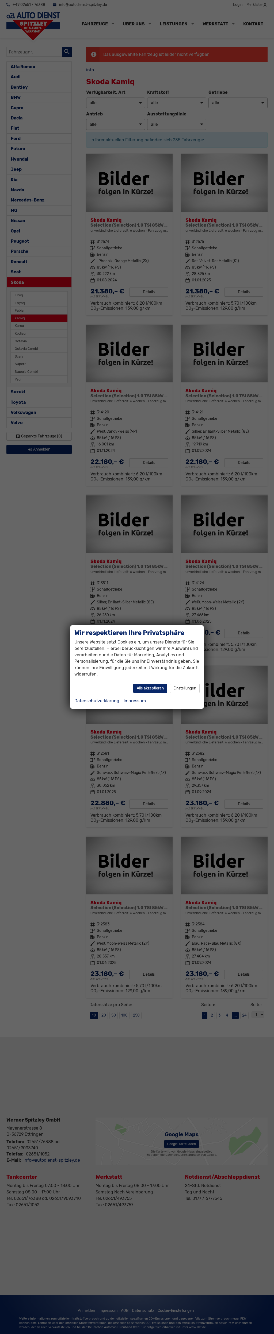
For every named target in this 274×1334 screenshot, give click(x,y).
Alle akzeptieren (150, 688)
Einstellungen (184, 688)
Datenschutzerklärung (96, 700)
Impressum (135, 700)
